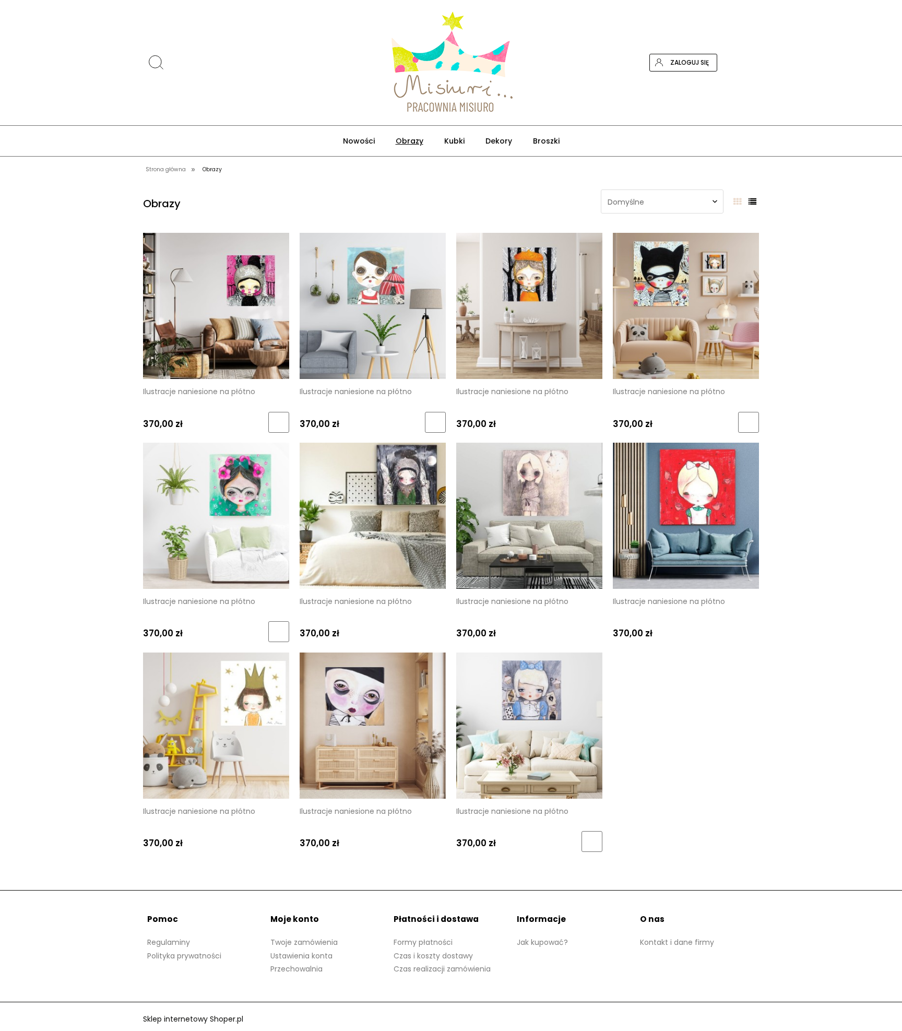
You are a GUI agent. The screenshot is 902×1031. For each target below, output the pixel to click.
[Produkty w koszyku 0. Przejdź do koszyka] (750, 63)
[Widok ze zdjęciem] (737, 201)
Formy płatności (423, 942)
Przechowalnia (296, 969)
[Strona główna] (450, 62)
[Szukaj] (755, 12)
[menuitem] (359, 141)
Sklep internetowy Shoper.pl (193, 1019)
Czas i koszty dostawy (433, 956)
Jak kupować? (542, 942)
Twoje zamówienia (304, 942)
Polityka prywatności (184, 956)
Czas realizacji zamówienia (442, 969)
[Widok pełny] (752, 201)
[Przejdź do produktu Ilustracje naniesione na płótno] (216, 305)
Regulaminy (168, 942)
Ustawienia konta (301, 956)
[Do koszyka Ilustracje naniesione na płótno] (278, 422)
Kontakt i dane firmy (677, 942)
